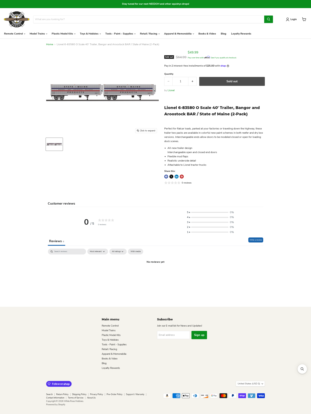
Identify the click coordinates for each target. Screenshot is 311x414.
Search (49, 394)
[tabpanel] (155, 272)
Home (49, 44)
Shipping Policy (79, 394)
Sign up (199, 335)
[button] (210, 212)
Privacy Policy (96, 394)
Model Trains (38, 33)
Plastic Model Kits (63, 33)
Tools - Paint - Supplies (119, 33)
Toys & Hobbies (89, 33)
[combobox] (148, 19)
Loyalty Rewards (241, 33)
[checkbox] (135, 251)
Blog (223, 33)
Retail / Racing (149, 33)
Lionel (171, 90)
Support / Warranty (135, 394)
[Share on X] (171, 176)
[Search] (268, 19)
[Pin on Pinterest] (182, 176)
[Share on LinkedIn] (177, 176)
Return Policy (62, 394)
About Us (91, 397)
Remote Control (13, 33)
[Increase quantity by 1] (192, 81)
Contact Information (55, 397)
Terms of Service (75, 397)
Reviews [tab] (56, 241)
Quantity (168, 74)
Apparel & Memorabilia (178, 33)
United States (249, 383)
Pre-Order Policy (114, 394)
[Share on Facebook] (166, 176)
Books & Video (207, 33)
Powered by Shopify (55, 404)
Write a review (256, 240)
